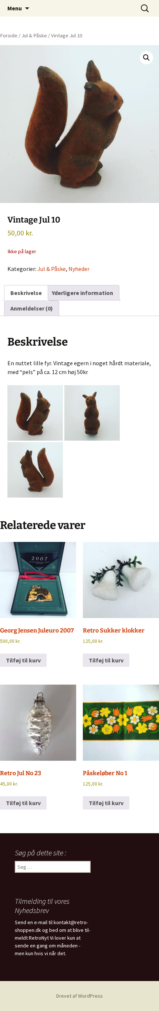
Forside (8, 35)
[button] (146, 57)
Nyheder (78, 268)
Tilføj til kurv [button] (23, 660)
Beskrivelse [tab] (26, 292)
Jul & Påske (34, 35)
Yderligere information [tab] (82, 292)
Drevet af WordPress (79, 996)
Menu (14, 8)
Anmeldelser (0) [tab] (31, 308)
